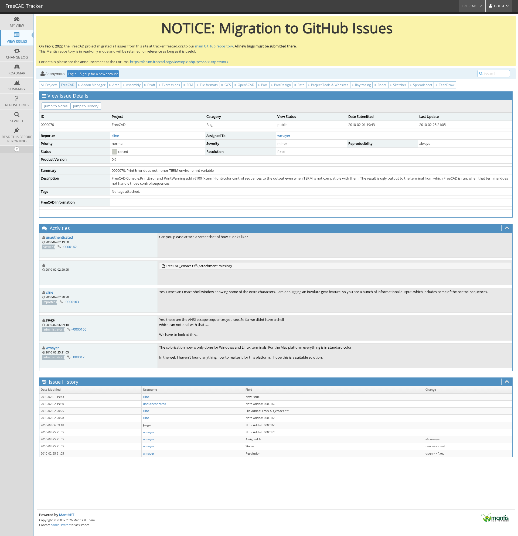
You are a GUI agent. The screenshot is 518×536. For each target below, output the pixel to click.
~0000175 (78, 357)
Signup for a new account (99, 73)
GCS (227, 85)
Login (72, 73)
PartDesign (282, 85)
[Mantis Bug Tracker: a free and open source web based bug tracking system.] (495, 517)
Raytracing (362, 85)
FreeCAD (469, 6)
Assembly (133, 85)
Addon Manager (92, 85)
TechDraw (446, 85)
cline (115, 135)
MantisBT (66, 514)
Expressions (170, 85)
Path (300, 85)
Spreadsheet (422, 85)
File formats (208, 85)
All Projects (49, 85)
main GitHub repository (214, 46)
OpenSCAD (245, 85)
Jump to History (85, 106)
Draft (150, 85)
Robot (381, 85)
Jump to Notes (55, 106)
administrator (60, 525)
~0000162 (69, 246)
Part (263, 85)
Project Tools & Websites (329, 85)
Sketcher (399, 85)
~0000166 (78, 329)
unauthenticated (59, 237)
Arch (115, 85)
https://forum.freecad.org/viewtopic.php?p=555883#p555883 (179, 61)
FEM (189, 85)
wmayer (283, 135)
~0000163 (71, 301)
